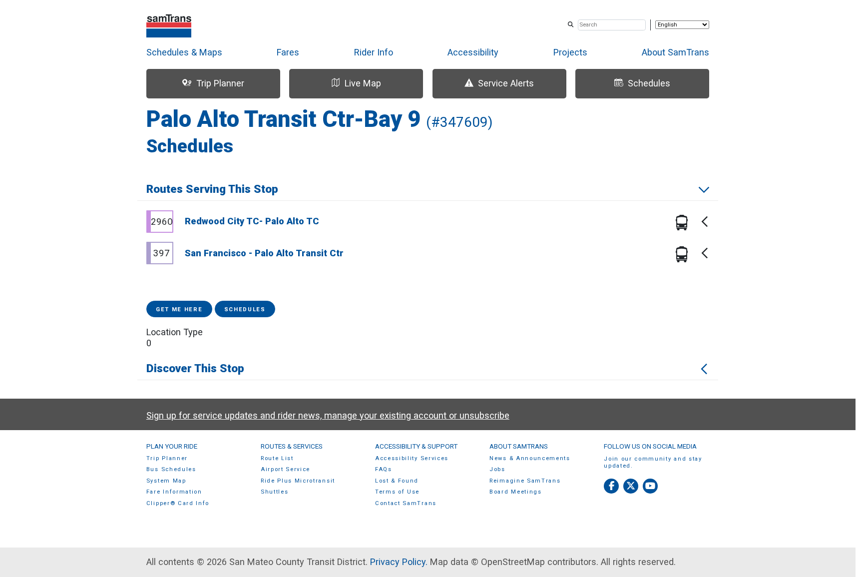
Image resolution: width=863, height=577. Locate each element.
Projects (570, 52)
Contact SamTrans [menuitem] (405, 503)
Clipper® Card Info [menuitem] (177, 503)
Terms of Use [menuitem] (397, 492)
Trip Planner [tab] (220, 83)
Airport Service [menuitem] (285, 469)
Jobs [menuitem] (497, 469)
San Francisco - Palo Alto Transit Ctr (264, 253)
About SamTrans (675, 52)
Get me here (179, 309)
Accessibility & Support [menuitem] (416, 446)
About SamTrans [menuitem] (518, 446)
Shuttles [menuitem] (274, 492)
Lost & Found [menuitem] (397, 481)
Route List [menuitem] (277, 458)
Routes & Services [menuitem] (292, 446)
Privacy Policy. (399, 562)
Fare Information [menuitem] (174, 492)
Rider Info (373, 52)
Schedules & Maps (184, 52)
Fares (288, 52)
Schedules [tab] (649, 83)
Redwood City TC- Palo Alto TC (252, 221)
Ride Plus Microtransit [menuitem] (298, 481)
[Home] (169, 24)
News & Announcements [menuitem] (529, 458)
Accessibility (472, 52)
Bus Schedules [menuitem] (171, 469)
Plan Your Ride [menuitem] (171, 446)
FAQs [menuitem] (383, 469)
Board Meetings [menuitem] (515, 492)
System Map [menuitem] (166, 481)
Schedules (245, 309)
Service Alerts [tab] (506, 83)
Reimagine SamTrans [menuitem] (524, 481)
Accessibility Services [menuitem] (411, 458)
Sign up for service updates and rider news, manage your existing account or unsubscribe (327, 415)
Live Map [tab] (363, 83)
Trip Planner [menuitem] (167, 458)
